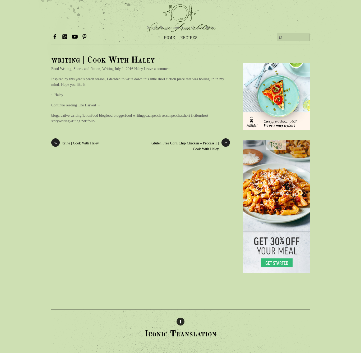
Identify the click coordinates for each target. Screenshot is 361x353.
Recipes (188, 38)
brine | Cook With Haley (76, 142)
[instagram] (64, 36)
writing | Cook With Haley (103, 60)
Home (169, 38)
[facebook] (55, 36)
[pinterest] (84, 36)
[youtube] (74, 36)
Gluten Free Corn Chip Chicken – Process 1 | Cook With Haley (189, 145)
